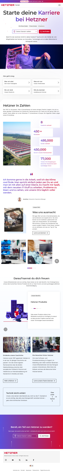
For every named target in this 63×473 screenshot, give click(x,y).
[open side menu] (59, 5)
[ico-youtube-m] (12, 460)
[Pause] (5, 329)
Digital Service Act (45, 470)
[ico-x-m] (19, 460)
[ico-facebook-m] (33, 460)
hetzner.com (16, 470)
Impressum (28, 470)
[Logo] (31, 453)
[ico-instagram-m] (5, 460)
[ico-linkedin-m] (26, 460)
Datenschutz (36, 470)
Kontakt (23, 470)
